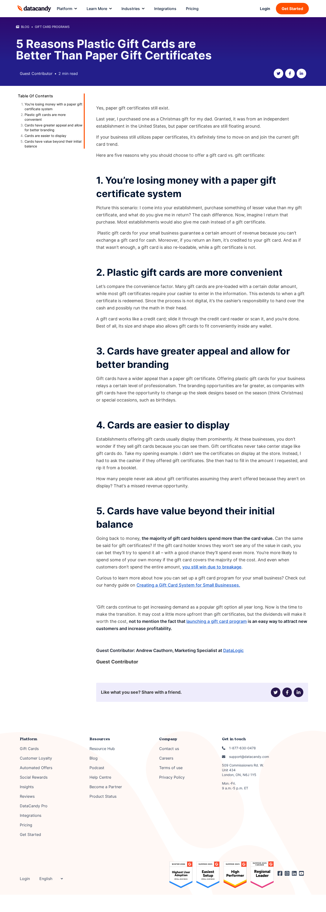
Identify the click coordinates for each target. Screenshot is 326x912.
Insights (27, 786)
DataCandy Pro (33, 805)
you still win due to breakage (212, 566)
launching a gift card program (216, 621)
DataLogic (233, 650)
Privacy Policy (172, 777)
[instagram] (288, 873)
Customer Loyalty (36, 758)
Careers (166, 758)
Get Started (292, 8)
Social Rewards (33, 777)
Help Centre (100, 777)
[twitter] (278, 73)
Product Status (102, 796)
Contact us (169, 748)
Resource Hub (102, 748)
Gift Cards (29, 748)
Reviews (27, 796)
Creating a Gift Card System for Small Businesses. (188, 585)
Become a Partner (105, 786)
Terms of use (171, 767)
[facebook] (290, 73)
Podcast (96, 767)
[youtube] (302, 873)
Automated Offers (36, 767)
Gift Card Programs (52, 27)
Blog (93, 758)
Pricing (26, 825)
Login (265, 8)
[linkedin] (301, 73)
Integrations (30, 815)
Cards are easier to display (45, 136)
